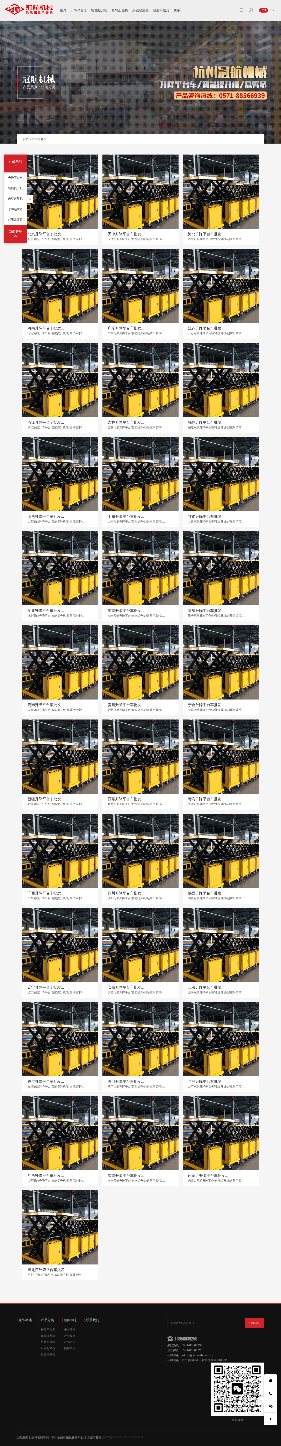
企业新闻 (69, 1329)
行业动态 (69, 1335)
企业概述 (25, 1320)
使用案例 (69, 1348)
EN (272, 10)
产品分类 (47, 1320)
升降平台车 (79, 10)
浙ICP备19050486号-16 (117, 1437)
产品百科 (69, 1342)
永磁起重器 (140, 10)
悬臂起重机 (120, 10)
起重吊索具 (161, 10)
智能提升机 (99, 10)
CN (264, 10)
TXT (136, 1437)
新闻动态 (70, 1320)
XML (143, 1437)
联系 (176, 10)
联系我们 (92, 1320)
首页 (63, 10)
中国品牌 (37, 139)
